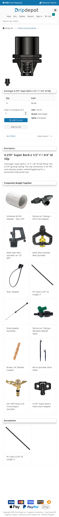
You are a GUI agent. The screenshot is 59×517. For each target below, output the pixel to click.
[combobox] (29, 21)
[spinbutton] (14, 113)
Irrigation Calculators (35, 512)
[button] (12, 3)
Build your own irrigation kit (29, 514)
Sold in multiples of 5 (14, 110)
